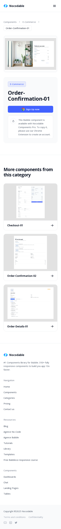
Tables (7, 493)
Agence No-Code (12, 431)
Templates (9, 454)
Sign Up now (32, 109)
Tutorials (8, 443)
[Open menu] (54, 6)
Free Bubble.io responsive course (21, 459)
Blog (6, 426)
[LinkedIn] (10, 522)
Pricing (7, 403)
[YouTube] (5, 522)
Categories (9, 397)
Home (7, 386)
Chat (6, 482)
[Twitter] (16, 522)
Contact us (9, 409)
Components (10, 21)
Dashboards (10, 476)
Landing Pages (11, 488)
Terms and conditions (15, 517)
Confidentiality (36, 517)
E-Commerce (29, 21)
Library (7, 448)
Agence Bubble (11, 437)
